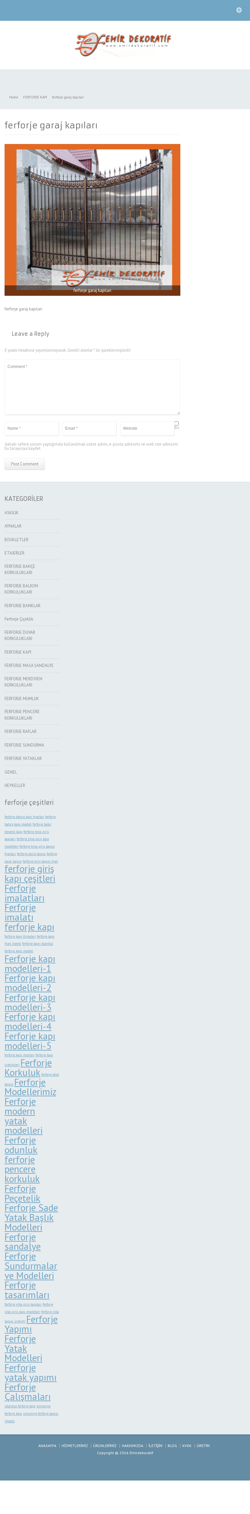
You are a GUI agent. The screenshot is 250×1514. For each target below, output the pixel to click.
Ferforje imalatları (25, 893)
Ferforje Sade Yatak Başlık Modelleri (31, 1217)
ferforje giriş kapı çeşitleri (30, 873)
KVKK (186, 1445)
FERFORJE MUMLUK (22, 698)
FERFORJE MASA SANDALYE (29, 665)
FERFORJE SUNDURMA (24, 745)
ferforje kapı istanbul (37, 943)
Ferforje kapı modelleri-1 (30, 963)
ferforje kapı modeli (19, 951)
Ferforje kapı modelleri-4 (30, 1021)
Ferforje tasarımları (27, 1290)
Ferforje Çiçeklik (19, 619)
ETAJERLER (14, 553)
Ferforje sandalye (23, 1242)
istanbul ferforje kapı (20, 1406)
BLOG (172, 1445)
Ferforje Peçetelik (22, 1193)
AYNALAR (13, 526)
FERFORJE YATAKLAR (23, 758)
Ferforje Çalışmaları (28, 1392)
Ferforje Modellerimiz (30, 1087)
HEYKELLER (15, 785)
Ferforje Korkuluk (28, 1067)
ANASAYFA (47, 1445)
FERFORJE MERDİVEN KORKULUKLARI (23, 682)
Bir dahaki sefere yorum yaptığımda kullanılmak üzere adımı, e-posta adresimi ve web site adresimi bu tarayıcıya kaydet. (92, 438)
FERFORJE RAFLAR (20, 731)
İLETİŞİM (155, 1445)
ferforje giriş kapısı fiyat (40, 861)
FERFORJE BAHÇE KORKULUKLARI (20, 570)
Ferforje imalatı (20, 912)
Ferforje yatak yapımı (31, 1372)
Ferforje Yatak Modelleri (23, 1348)
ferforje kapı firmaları (20, 936)
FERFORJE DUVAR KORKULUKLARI (20, 636)
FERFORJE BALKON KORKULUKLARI (21, 589)
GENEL (11, 772)
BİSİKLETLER (16, 539)
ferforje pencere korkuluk (22, 1169)
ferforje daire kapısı (31, 854)
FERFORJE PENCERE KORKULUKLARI (22, 715)
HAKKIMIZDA (132, 1445)
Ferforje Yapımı (31, 1324)
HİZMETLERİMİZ (75, 1445)
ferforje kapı (29, 926)
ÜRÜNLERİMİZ (105, 1445)
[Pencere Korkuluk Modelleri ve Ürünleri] (125, 55)
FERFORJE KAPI (18, 652)
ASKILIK (12, 513)
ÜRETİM (203, 1445)
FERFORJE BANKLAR (22, 605)
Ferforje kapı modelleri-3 (30, 1002)
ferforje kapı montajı (20, 1055)
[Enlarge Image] (92, 144)
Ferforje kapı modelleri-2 (30, 983)
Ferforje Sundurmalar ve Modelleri (31, 1266)
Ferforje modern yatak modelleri (24, 1115)
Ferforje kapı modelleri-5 (30, 1041)
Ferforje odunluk (21, 1145)
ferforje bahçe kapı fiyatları (24, 817)
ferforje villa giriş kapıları (23, 1304)
